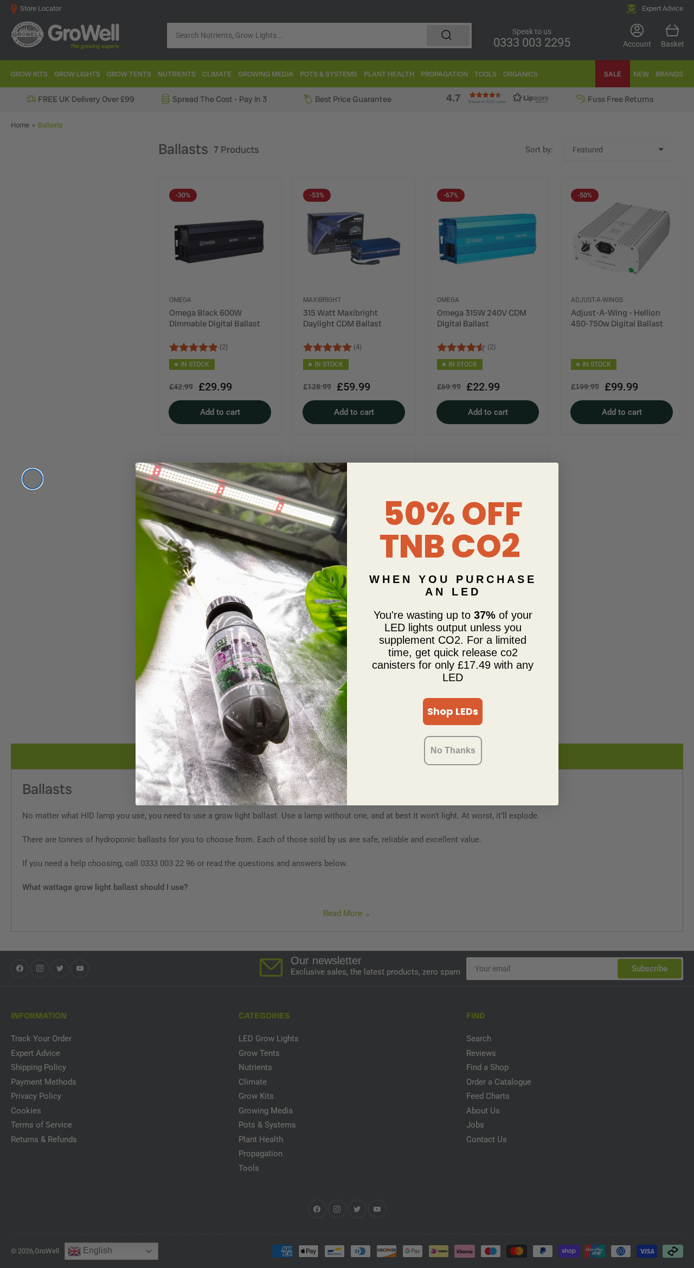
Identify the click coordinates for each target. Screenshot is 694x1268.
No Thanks (452, 750)
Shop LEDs (452, 711)
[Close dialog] (32, 479)
